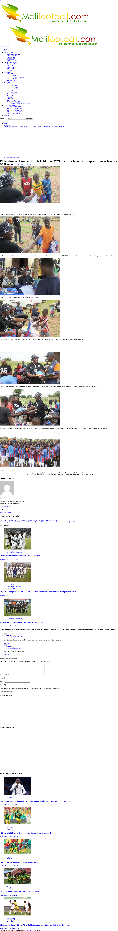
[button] (4, 46)
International (11, 588)
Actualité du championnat (11, 157)
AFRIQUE (7, 82)
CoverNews (30, 930)
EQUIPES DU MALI (10, 62)
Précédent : (31, 520)
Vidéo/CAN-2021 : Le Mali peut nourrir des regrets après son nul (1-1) (26, 833)
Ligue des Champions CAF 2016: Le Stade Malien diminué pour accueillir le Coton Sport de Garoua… (39, 592)
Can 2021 (10, 828)
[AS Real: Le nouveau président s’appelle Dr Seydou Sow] (17, 615)
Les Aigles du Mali (12, 64)
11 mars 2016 (14, 595)
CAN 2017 (14, 85)
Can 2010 (14, 90)
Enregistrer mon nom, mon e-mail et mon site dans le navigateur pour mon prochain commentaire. (30, 688)
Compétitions (7, 72)
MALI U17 (10, 69)
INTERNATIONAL (10, 105)
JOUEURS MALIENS (10, 52)
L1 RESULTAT (15, 75)
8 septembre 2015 (27, 165)
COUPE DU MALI (13, 79)
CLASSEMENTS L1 (17, 77)
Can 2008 (14, 92)
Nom (2, 678)
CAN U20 (10, 94)
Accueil (6, 49)
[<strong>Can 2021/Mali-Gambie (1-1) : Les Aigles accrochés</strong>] (17, 854)
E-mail (2, 681)
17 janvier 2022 (12, 836)
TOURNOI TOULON (14, 113)
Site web (2, 685)
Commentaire (4, 675)
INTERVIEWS (11, 57)
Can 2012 (14, 89)
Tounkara (10, 635)
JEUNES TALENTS (13, 54)
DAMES (10, 70)
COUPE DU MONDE (14, 107)
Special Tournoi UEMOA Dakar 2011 (22, 103)
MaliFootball (4, 805)
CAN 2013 (14, 87)
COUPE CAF (11, 100)
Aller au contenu (5, 1)
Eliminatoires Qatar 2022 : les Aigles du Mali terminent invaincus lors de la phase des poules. (35, 925)
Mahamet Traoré (17, 165)
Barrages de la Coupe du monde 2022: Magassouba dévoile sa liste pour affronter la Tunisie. (35, 801)
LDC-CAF (10, 98)
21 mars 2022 (12, 805)
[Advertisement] (59, 142)
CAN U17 (10, 95)
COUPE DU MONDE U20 (15, 108)
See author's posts (5, 506)
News (5, 51)
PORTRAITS (11, 59)
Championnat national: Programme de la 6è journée (20, 556)
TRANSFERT (11, 55)
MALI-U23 (10, 65)
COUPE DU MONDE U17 (15, 110)
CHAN (9, 97)
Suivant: (38, 522)
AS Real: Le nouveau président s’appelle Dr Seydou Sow (21, 622)
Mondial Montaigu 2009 (14, 112)
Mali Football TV (12, 829)
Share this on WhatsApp (7, 512)
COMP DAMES (12, 80)
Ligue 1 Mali (11, 74)
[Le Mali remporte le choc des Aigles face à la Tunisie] (17, 883)
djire (8, 646)
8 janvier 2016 (14, 626)
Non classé (10, 797)
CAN (9, 84)
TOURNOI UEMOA (13, 102)
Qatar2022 (10, 921)
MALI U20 (10, 67)
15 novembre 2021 (13, 928)
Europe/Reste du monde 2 (14, 586)
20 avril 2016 (14, 559)
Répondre (6, 643)
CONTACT (7, 115)
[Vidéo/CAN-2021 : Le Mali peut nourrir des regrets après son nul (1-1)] (17, 823)
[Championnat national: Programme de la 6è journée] (17, 549)
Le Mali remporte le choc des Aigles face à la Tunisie (19, 891)
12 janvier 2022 (12, 895)
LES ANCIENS (12, 60)
